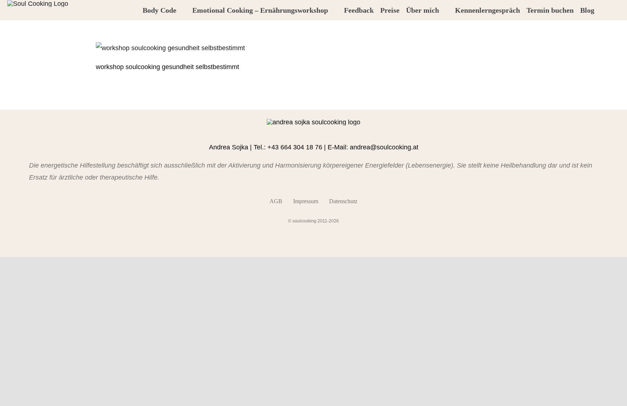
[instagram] (308, 132)
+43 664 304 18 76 (294, 147)
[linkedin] (319, 132)
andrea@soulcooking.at (384, 147)
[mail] (331, 132)
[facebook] (296, 132)
